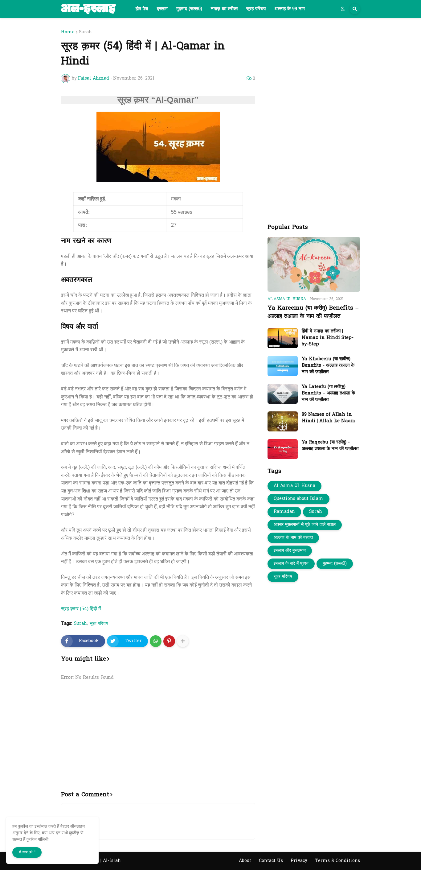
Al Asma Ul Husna (294, 486)
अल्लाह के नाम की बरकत (293, 537)
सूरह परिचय (99, 624)
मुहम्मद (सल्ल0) (335, 563)
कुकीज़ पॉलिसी (37, 839)
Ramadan (284, 512)
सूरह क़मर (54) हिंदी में (81, 608)
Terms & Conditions (337, 861)
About (245, 861)
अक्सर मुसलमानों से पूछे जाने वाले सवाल (305, 525)
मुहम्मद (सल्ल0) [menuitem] (189, 9)
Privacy (299, 861)
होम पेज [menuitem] (142, 9)
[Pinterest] (169, 641)
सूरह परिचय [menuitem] (256, 9)
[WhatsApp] (155, 641)
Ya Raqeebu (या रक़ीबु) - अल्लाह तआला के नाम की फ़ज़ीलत (330, 445)
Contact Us (271, 861)
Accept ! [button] (26, 852)
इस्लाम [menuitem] (162, 9)
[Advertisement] (158, 739)
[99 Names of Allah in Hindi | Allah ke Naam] (283, 421)
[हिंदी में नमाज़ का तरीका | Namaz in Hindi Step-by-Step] (283, 338)
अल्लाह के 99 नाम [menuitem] (289, 9)
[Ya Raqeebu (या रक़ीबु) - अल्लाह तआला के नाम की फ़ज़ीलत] (283, 449)
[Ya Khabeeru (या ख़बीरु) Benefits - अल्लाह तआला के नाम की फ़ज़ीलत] (283, 366)
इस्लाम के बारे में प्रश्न (291, 563)
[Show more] (183, 641)
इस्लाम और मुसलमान (290, 550)
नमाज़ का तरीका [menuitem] (224, 9)
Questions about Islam (298, 499)
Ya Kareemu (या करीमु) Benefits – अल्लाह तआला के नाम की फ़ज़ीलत (313, 312)
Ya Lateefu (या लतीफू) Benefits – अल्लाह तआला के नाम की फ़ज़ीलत (328, 393)
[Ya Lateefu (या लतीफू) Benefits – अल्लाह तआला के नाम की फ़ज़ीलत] (283, 394)
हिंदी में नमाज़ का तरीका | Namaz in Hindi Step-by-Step (328, 338)
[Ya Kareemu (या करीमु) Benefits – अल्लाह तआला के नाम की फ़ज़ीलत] (314, 264)
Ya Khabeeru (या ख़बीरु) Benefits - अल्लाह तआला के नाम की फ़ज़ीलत (328, 365)
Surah (85, 32)
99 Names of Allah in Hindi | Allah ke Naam (328, 417)
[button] (342, 9)
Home (68, 32)
